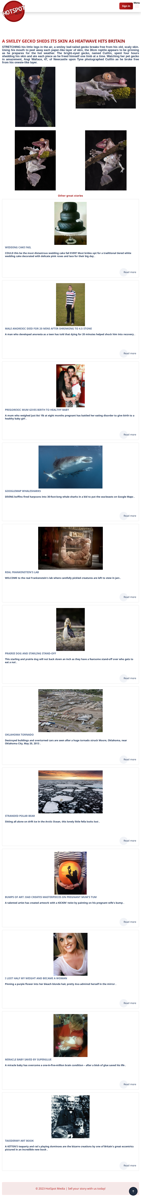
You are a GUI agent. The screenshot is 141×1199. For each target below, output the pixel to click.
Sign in (126, 6)
